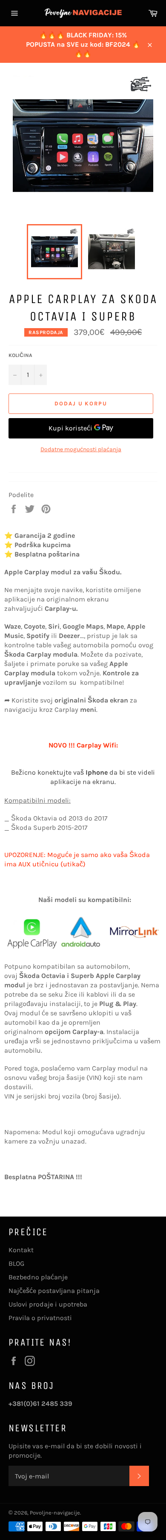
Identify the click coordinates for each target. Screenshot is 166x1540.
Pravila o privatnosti (40, 1318)
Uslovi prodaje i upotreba (48, 1304)
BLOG (16, 1263)
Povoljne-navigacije (55, 1512)
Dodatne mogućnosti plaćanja (80, 449)
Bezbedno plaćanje (38, 1277)
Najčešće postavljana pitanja (54, 1291)
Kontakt (21, 1250)
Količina (20, 355)
